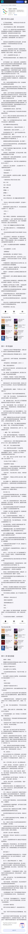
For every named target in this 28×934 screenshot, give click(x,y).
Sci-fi (7, 5)
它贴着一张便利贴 (12, 5)
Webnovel (3, 5)
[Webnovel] (2, 2)
